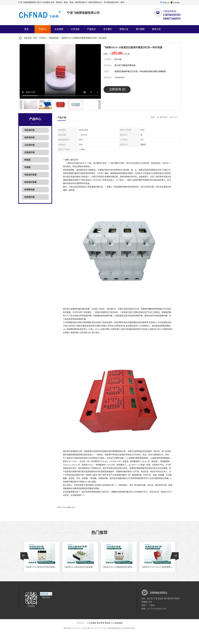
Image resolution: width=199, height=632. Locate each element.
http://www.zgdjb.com (66, 507)
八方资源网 (91, 623)
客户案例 (140, 29)
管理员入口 (109, 623)
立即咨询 (115, 89)
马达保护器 (29, 145)
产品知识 (91, 29)
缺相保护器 (29, 197)
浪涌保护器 (53, 38)
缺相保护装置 (30, 182)
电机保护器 (29, 130)
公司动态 (75, 29)
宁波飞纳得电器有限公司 (112, 628)
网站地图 (118, 623)
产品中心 (42, 29)
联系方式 (156, 29)
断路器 (27, 160)
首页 (26, 29)
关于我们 (107, 29)
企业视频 (59, 29)
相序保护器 (29, 137)
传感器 (27, 167)
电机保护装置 (30, 175)
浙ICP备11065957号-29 (92, 628)
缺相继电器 (29, 189)
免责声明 (100, 623)
